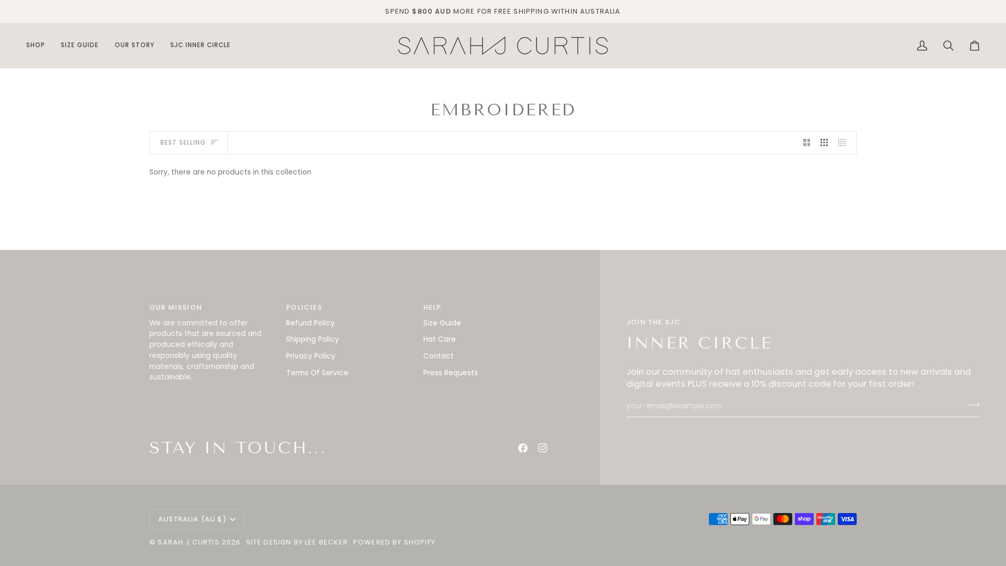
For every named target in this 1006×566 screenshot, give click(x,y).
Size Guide (442, 323)
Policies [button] (304, 307)
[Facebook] (523, 448)
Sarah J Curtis (188, 542)
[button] (39, 45)
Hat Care (439, 339)
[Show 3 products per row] (824, 143)
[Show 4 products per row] (844, 143)
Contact (438, 356)
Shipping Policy (312, 339)
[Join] (971, 405)
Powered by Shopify (394, 542)
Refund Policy (310, 323)
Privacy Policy (310, 356)
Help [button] (432, 307)
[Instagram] (543, 448)
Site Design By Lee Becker (297, 542)
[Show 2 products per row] (807, 143)
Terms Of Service (317, 373)
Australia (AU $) (192, 519)
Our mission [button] (175, 307)
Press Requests (450, 373)
